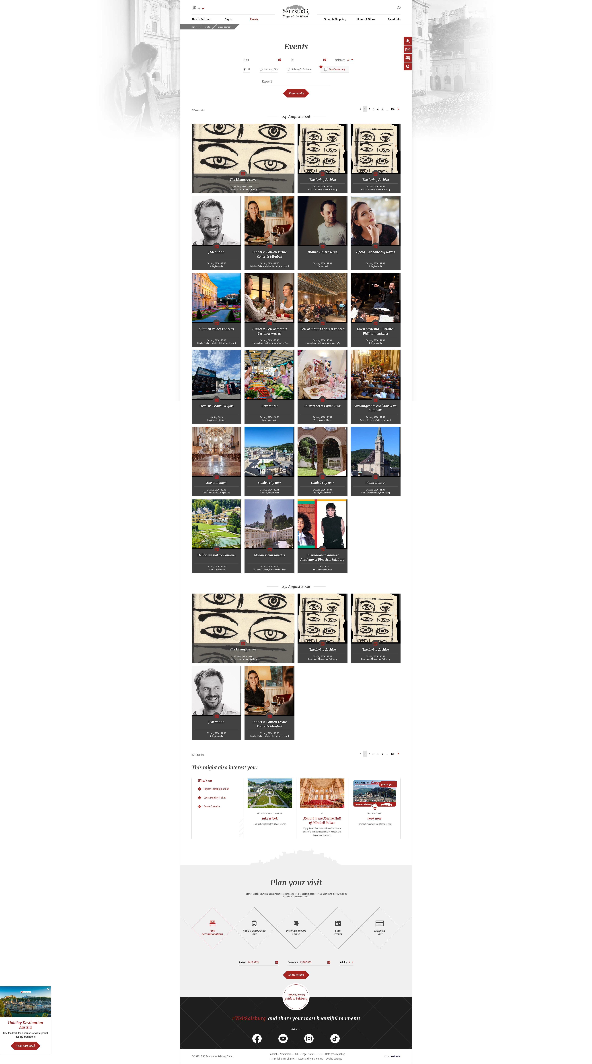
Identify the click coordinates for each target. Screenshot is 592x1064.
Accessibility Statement (310, 1058)
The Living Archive (243, 179)
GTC (320, 1054)
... (387, 109)
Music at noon (216, 483)
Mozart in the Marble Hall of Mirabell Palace (322, 820)
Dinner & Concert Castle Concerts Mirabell (269, 254)
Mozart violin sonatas (269, 555)
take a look (270, 818)
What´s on (205, 780)
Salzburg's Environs (301, 69)
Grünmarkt (269, 406)
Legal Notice (308, 1054)
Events (207, 26)
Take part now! (25, 1045)
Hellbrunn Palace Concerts (216, 555)
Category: (340, 60)
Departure (293, 962)
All (249, 69)
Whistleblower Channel (283, 1058)
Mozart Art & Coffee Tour (322, 406)
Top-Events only (337, 69)
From (246, 59)
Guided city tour (269, 483)
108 (393, 109)
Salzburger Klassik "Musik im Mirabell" (375, 408)
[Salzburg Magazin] (408, 49)
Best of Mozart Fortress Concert (322, 329)
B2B (296, 1054)
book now (374, 818)
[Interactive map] (408, 41)
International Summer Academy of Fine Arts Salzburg (322, 557)
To (292, 59)
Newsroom (285, 1054)
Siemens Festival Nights (216, 406)
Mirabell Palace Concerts (216, 329)
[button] (344, 60)
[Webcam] (408, 66)
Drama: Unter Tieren (322, 252)
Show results (296, 93)
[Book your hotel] (408, 58)
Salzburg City (271, 69)
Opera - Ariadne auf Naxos (375, 252)
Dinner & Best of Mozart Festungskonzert (269, 331)
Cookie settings (334, 1058)
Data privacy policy (335, 1054)
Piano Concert (376, 483)
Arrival (242, 962)
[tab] (212, 928)
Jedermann (216, 252)
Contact (273, 1054)
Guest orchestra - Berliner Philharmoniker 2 (375, 331)
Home (194, 26)
